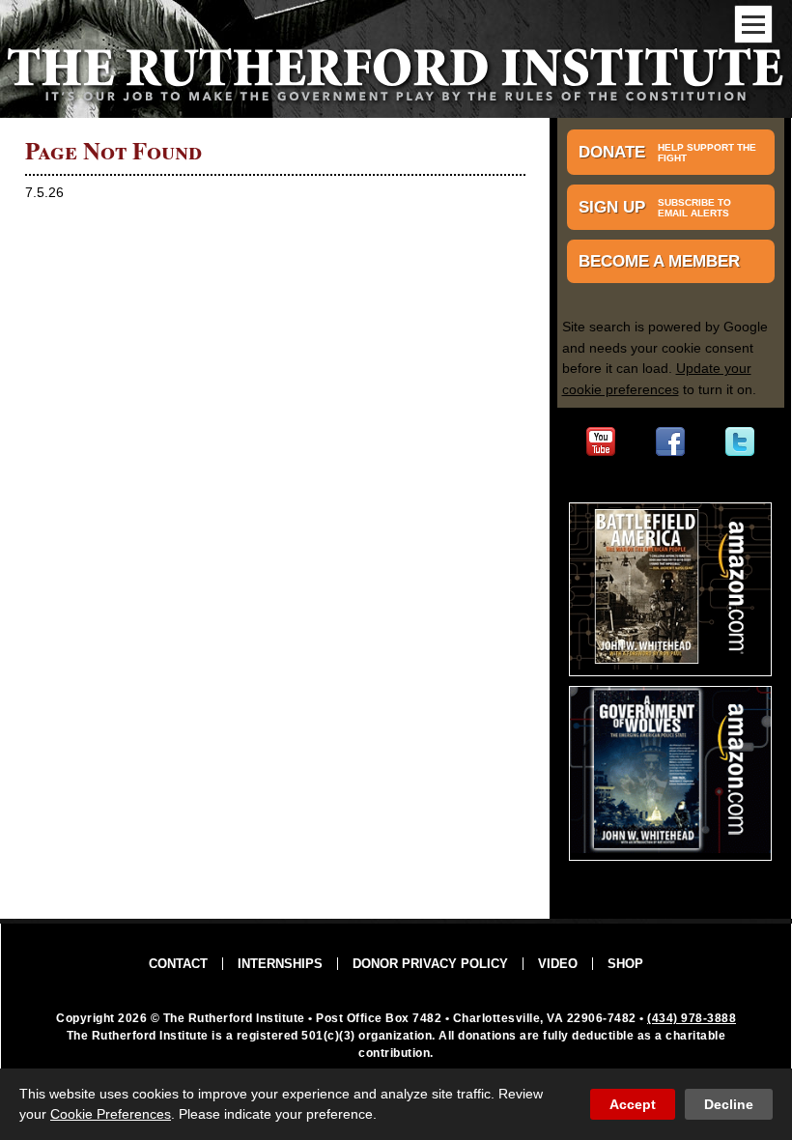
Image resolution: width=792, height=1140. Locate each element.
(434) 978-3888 (691, 1018)
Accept (632, 1104)
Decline (728, 1104)
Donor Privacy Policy (430, 963)
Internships (280, 963)
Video (558, 963)
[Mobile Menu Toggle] (753, 24)
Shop (625, 963)
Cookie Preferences (110, 1114)
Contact (178, 963)
